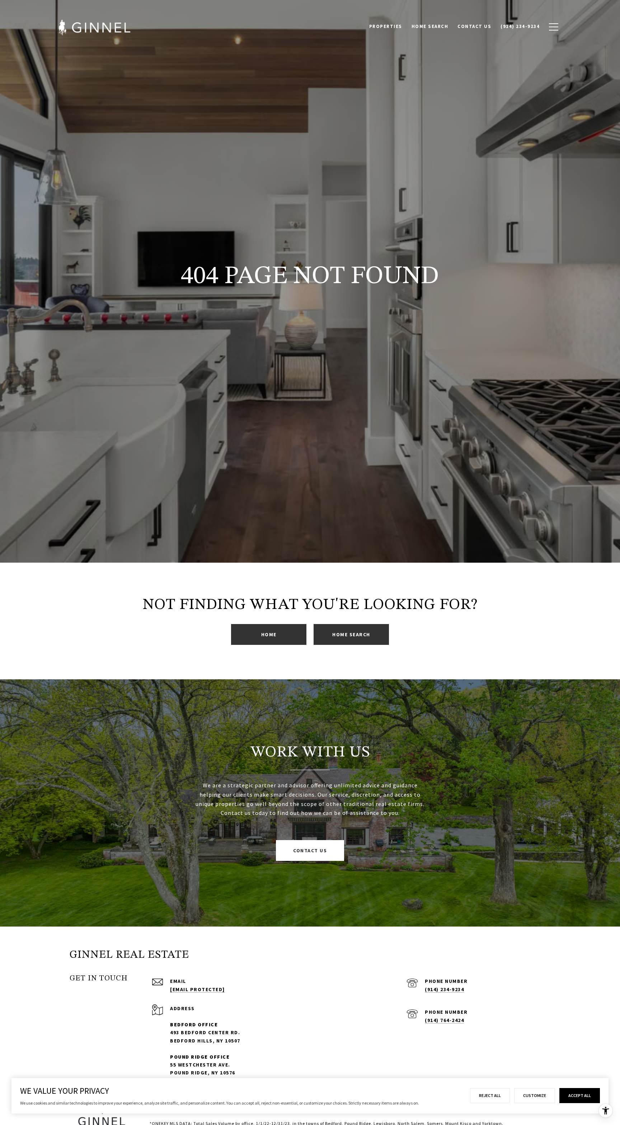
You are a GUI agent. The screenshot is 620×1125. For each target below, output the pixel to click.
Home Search (430, 26)
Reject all (490, 1095)
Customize (534, 1095)
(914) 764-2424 (444, 1020)
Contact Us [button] (310, 850)
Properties (385, 26)
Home (269, 634)
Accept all (579, 1095)
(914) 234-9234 (444, 989)
